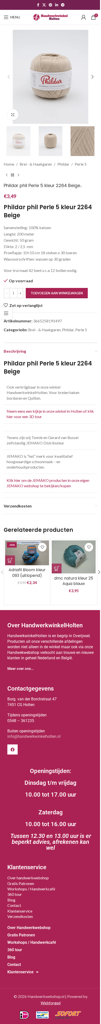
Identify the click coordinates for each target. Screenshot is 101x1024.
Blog (11, 900)
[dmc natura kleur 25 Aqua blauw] (74, 556)
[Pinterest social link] (50, 5)
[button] (8, 77)
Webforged (51, 1002)
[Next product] (18, 175)
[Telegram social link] (63, 5)
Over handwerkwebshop (28, 877)
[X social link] (44, 5)
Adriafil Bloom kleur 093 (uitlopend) (27, 572)
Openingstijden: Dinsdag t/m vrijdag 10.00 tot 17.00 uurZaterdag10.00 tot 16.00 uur (50, 809)
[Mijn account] (83, 17)
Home (9, 164)
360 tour (14, 894)
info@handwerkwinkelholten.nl (34, 736)
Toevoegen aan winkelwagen (57, 293)
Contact (14, 905)
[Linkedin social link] (57, 5)
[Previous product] (7, 175)
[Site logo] (50, 16)
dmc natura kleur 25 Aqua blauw (73, 580)
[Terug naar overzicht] (12, 175)
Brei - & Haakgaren (36, 164)
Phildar (63, 164)
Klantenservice (19, 911)
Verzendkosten (20, 916)
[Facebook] (12, 749)
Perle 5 (81, 164)
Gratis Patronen (20, 883)
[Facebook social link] (38, 5)
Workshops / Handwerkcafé (31, 888)
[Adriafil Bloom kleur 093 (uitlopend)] (27, 552)
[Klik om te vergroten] (12, 114)
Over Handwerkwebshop (28, 927)
